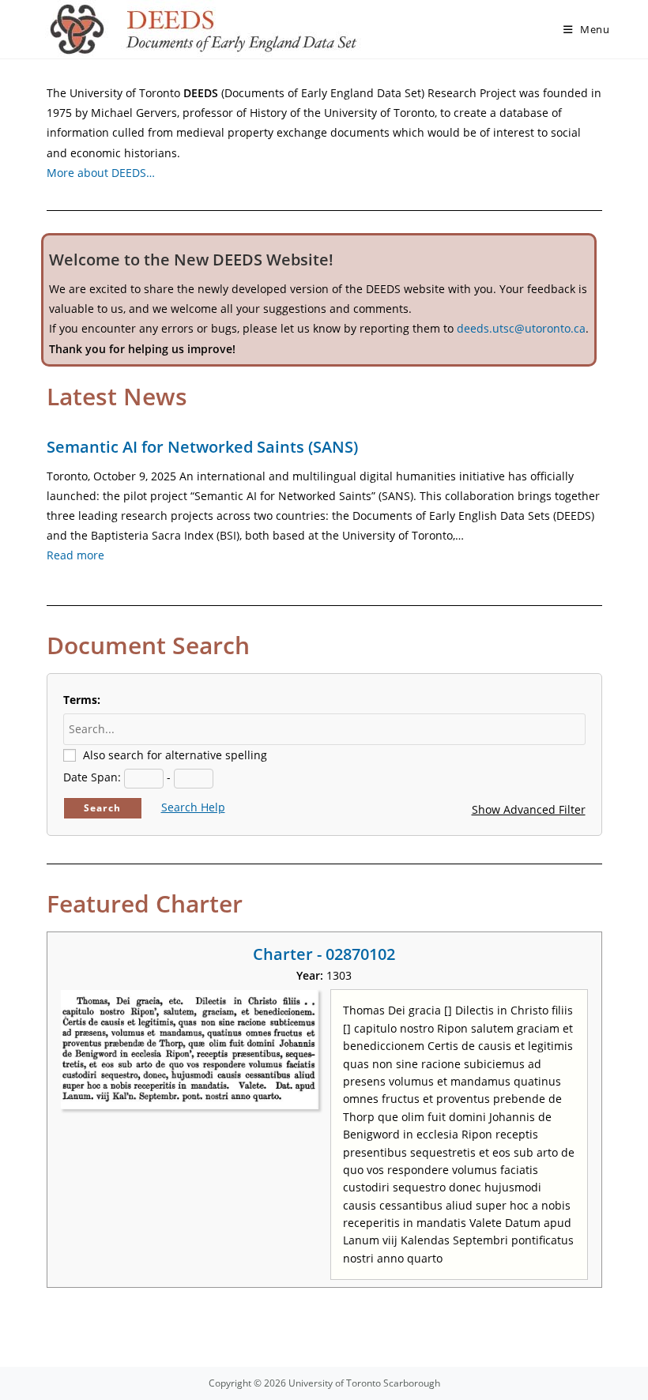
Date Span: (92, 777)
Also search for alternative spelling (175, 754)
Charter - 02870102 (324, 954)
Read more (75, 555)
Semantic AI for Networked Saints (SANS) (202, 446)
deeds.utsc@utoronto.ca (521, 328)
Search (102, 808)
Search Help (193, 807)
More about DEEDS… (101, 172)
